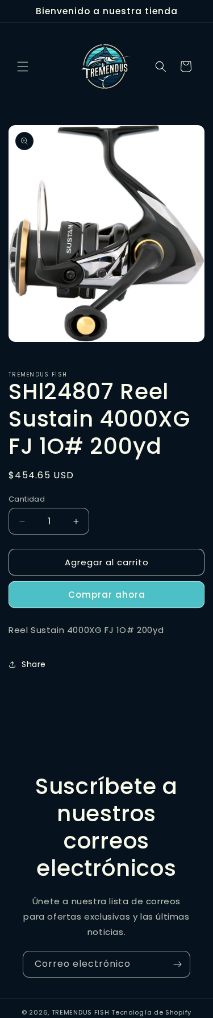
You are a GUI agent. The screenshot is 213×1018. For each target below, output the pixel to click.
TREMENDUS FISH (81, 1012)
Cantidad (27, 499)
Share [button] (34, 664)
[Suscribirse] (177, 964)
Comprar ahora (106, 595)
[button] (22, 66)
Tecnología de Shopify (151, 1012)
